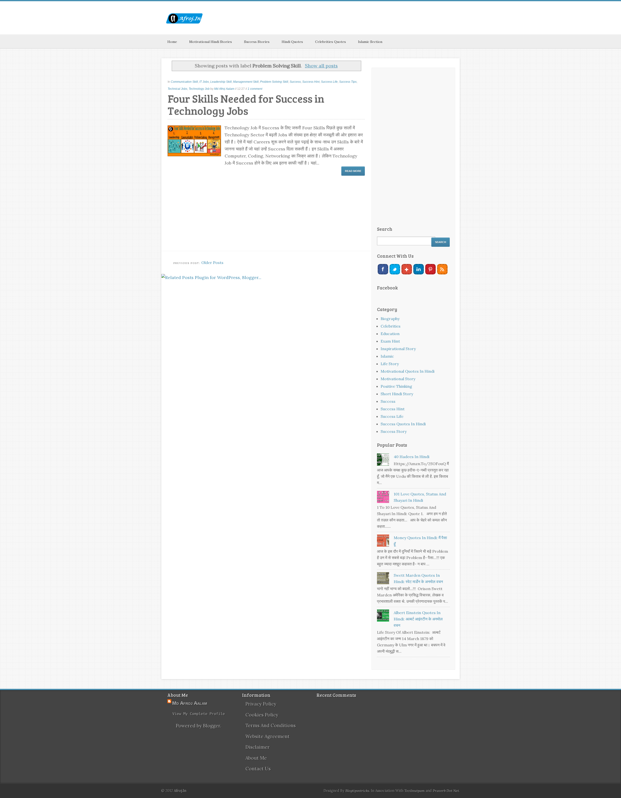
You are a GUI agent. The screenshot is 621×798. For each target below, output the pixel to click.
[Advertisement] (371, 22)
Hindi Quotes (292, 42)
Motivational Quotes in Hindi (407, 371)
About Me (256, 758)
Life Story (390, 363)
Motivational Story (398, 378)
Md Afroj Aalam (224, 88)
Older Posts (212, 262)
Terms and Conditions (270, 725)
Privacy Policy (260, 704)
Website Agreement (267, 736)
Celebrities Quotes (330, 42)
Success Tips (348, 81)
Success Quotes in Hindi (403, 423)
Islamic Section (370, 42)
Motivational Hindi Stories (210, 42)
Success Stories (257, 42)
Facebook (383, 269)
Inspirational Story (398, 348)
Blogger (211, 726)
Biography (390, 318)
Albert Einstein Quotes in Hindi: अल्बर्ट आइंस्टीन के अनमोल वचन (418, 619)
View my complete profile (198, 714)
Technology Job (199, 88)
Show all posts (321, 66)
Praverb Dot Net (446, 791)
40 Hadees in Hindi (411, 456)
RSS (442, 269)
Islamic (387, 356)
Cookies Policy (261, 715)
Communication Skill (184, 81)
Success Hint (310, 81)
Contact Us (258, 769)
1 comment (255, 88)
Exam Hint (390, 341)
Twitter (395, 269)
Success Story (394, 431)
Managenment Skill (246, 81)
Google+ (406, 269)
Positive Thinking (396, 386)
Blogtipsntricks (357, 791)
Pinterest (430, 269)
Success (295, 81)
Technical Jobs (177, 88)
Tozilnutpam (414, 791)
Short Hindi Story (397, 393)
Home (172, 42)
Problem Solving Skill (274, 81)
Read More (353, 171)
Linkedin (418, 269)
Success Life (329, 81)
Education (390, 333)
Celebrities (390, 326)
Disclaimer (257, 747)
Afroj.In (180, 791)
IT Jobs (204, 81)
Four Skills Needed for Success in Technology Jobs (246, 104)
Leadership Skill (221, 81)
